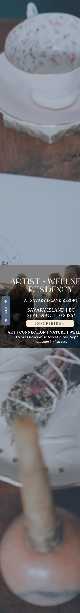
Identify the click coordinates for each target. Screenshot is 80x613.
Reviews (6, 311)
